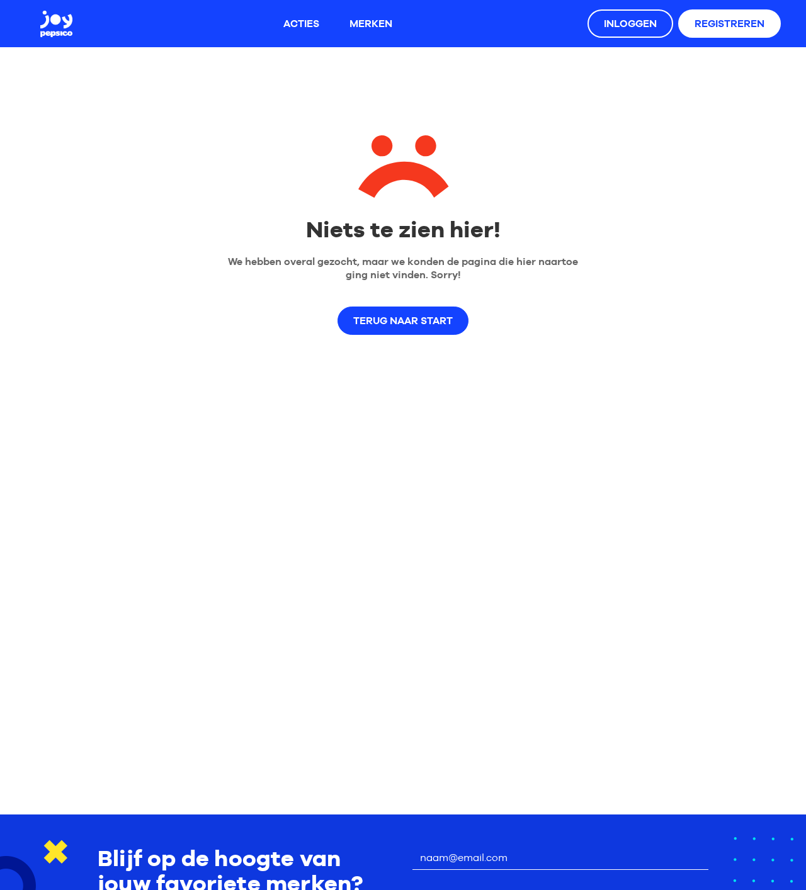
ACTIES (301, 23)
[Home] (56, 24)
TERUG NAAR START (403, 320)
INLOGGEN (630, 23)
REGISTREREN (729, 23)
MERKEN (370, 23)
